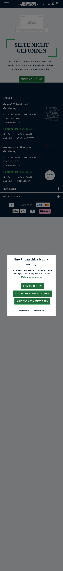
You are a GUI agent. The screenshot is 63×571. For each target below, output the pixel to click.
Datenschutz (38, 310)
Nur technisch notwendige (32, 293)
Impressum (24, 310)
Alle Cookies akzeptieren (32, 301)
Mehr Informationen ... (31, 277)
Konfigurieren (32, 286)
